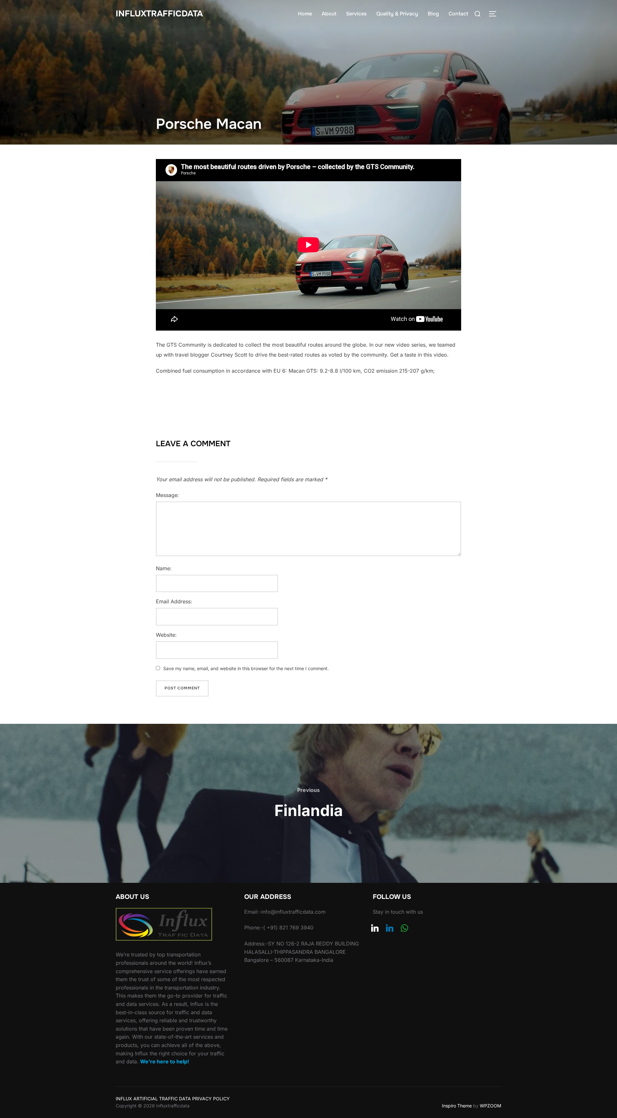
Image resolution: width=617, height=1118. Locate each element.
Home (305, 13)
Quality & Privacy (397, 13)
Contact (458, 13)
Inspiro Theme (457, 1105)
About (329, 13)
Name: (164, 568)
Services (356, 13)
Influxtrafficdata (159, 13)
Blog (433, 13)
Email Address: (174, 601)
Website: (166, 635)
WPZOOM (490, 1105)
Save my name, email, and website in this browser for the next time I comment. (246, 668)
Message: (167, 495)
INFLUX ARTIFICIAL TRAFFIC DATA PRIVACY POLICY (173, 1098)
